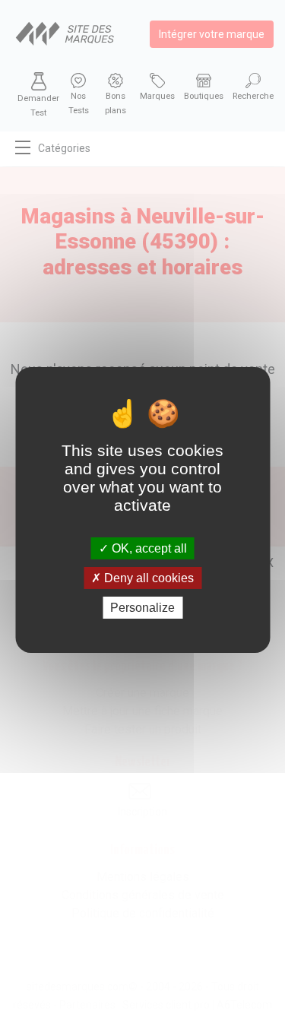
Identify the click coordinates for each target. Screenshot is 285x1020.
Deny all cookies (147, 578)
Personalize (142, 607)
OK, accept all (148, 547)
